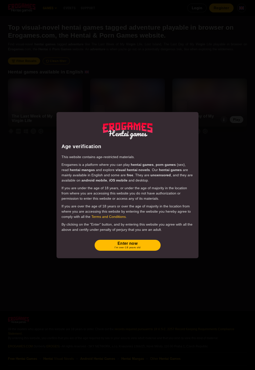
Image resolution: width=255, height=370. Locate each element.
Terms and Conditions (108, 217)
